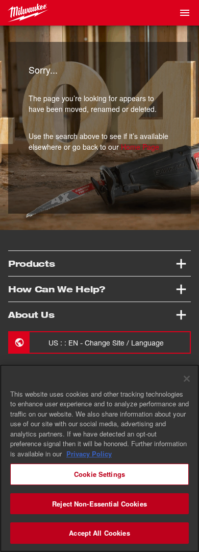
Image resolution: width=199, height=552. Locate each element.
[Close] (187, 378)
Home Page (140, 147)
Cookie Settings (99, 474)
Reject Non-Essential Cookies (99, 504)
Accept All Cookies (99, 533)
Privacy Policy (89, 453)
